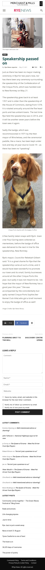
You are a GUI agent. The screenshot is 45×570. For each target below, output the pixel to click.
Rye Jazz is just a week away (13, 525)
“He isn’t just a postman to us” (26, 451)
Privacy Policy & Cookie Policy (19, 563)
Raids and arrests (9, 509)
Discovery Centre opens (34, 338)
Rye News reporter (11, 67)
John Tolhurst (7, 436)
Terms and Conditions (28, 560)
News (5, 54)
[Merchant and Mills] (22, 3)
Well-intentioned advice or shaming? (26, 477)
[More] (31, 323)
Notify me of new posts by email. (17, 407)
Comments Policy (13, 560)
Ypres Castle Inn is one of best (13, 536)
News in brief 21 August (11, 531)
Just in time (6, 520)
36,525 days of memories (12, 547)
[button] (4, 10)
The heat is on (7, 542)
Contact (33, 563)
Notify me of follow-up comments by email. (21, 405)
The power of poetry (10, 553)
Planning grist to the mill (11, 338)
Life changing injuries (10, 514)
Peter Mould (7, 469)
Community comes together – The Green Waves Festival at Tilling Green (20, 502)
